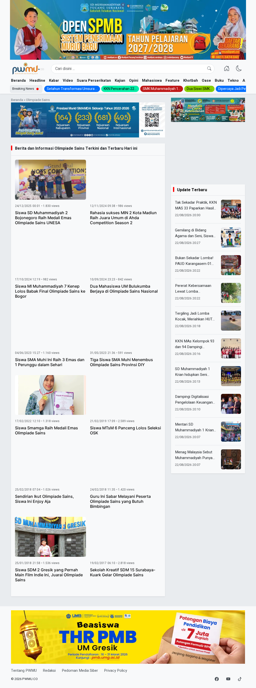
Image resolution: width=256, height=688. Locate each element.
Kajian (120, 80)
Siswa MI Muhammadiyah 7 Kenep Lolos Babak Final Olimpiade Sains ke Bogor (50, 291)
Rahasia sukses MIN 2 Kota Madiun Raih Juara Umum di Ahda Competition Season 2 (123, 217)
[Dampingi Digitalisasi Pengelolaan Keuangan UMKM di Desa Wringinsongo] (231, 404)
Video (68, 80)
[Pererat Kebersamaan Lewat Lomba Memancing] (231, 293)
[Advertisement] (208, 153)
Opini (133, 80)
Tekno (233, 80)
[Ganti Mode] (239, 68)
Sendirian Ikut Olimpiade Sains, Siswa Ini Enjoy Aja (44, 499)
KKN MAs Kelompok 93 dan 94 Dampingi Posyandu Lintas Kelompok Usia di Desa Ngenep (194, 344)
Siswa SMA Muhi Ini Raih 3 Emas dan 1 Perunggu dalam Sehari (49, 362)
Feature (173, 80)
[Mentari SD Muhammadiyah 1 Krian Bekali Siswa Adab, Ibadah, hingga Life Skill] (231, 432)
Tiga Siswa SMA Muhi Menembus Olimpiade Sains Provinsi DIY (121, 362)
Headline (37, 80)
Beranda (18, 80)
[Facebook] (217, 679)
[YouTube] (228, 679)
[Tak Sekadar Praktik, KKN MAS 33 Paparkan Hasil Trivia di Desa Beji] (231, 210)
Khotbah (190, 80)
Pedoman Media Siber (80, 670)
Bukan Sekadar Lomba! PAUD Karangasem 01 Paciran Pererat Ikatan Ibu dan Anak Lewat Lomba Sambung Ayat (196, 260)
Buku (219, 80)
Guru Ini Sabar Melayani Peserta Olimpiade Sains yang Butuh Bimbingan (120, 501)
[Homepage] (28, 69)
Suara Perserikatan (94, 80)
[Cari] (209, 68)
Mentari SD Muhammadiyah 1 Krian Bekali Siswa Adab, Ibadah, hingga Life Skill (194, 427)
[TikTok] (239, 679)
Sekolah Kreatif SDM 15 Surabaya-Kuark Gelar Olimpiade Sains (122, 572)
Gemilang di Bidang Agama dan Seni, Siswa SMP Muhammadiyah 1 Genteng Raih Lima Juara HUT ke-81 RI (195, 233)
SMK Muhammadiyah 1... (161, 88)
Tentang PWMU (24, 670)
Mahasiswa (152, 80)
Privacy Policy (115, 670)
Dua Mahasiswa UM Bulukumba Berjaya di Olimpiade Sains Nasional (124, 289)
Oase (206, 80)
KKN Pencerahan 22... (120, 88)
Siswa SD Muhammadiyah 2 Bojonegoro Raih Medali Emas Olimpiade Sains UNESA (43, 217)
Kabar (54, 80)
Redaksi (49, 670)
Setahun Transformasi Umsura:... (72, 88)
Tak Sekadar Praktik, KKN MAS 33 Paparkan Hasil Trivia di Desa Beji (196, 205)
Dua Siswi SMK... (199, 88)
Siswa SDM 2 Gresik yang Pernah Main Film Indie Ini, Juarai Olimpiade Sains (49, 574)
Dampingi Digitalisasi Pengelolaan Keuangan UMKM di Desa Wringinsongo (194, 399)
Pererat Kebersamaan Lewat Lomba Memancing (193, 288)
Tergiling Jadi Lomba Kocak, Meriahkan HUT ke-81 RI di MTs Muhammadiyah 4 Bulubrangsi (193, 316)
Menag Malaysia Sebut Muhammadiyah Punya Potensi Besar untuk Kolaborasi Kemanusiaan (195, 455)
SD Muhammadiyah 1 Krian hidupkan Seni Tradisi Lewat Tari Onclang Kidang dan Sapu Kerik (196, 371)
